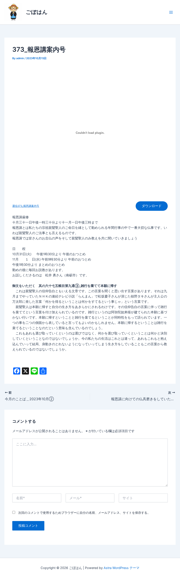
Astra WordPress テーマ (121, 568)
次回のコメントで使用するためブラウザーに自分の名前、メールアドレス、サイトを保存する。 (84, 512)
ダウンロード (152, 206)
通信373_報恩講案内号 (25, 205)
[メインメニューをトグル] (171, 12)
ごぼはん (37, 12)
